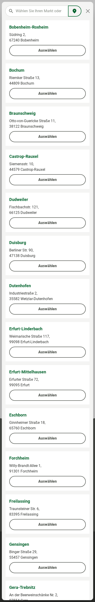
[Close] (88, 11)
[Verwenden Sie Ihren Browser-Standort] (74, 11)
